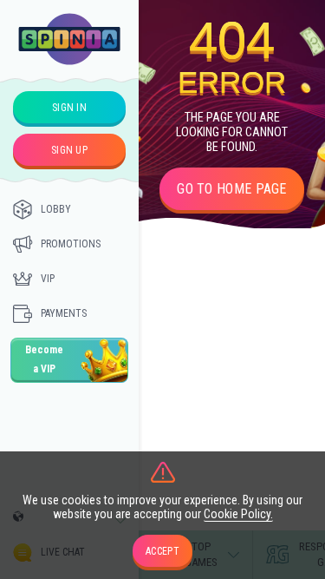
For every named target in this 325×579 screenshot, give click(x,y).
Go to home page (232, 189)
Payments (64, 313)
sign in (69, 108)
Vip (48, 279)
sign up (69, 150)
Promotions (71, 244)
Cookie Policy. (238, 514)
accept (162, 551)
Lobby (56, 209)
